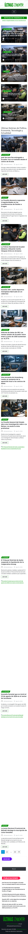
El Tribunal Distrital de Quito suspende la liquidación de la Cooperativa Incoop (12, 562)
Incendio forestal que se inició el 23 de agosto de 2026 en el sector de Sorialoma (14, 696)
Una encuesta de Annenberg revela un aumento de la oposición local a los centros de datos (13, 380)
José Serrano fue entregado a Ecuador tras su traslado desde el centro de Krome (13, 55)
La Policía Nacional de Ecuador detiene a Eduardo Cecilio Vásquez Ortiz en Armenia (14, 95)
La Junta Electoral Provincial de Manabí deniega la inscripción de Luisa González (14, 830)
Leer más (4, 174)
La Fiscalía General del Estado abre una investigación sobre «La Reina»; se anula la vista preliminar (14, 425)
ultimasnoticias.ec (21, 929)
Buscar (6, 859)
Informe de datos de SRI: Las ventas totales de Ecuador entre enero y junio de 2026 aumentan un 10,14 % (13, 335)
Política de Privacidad (12, 924)
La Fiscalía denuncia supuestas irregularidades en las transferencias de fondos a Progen (13, 33)
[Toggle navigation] (14, 11)
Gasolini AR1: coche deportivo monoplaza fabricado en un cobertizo (13, 114)
